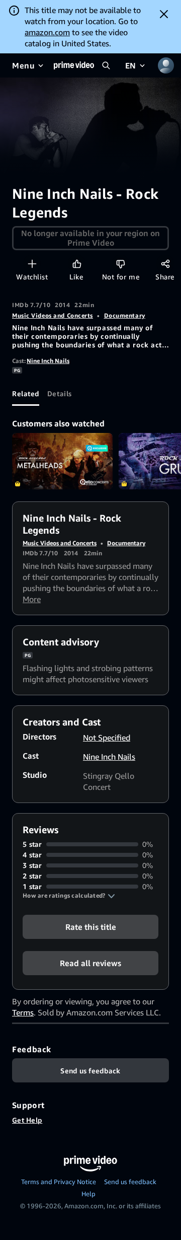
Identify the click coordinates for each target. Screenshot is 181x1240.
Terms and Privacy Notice (58, 1182)
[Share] (165, 263)
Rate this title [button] (90, 927)
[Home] (74, 65)
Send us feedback (130, 1182)
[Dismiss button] (164, 14)
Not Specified (106, 738)
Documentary (124, 315)
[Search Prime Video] (106, 65)
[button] (69, 896)
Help (88, 1194)
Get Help (27, 1120)
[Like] (76, 263)
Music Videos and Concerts (52, 315)
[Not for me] (120, 263)
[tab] (25, 394)
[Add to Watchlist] (32, 263)
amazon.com (47, 32)
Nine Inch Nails (48, 360)
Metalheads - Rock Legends (62, 461)
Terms (23, 1012)
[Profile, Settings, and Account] (166, 65)
